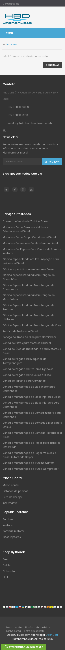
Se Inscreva (52, 161)
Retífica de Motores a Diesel (20, 331)
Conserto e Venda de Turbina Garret (26, 221)
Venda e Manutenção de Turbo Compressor (30, 469)
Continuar (52, 65)
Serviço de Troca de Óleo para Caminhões (30, 337)
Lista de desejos (13, 497)
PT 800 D (12, 44)
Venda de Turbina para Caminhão (24, 381)
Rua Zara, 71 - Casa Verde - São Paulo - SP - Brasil (30, 96)
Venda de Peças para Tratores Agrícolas (28, 369)
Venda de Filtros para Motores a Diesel (27, 343)
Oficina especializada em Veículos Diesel (28, 269)
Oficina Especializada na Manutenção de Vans (32, 325)
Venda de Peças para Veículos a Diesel (27, 375)
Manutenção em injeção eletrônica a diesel (30, 243)
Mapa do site (14, 627)
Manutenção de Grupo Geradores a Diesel (29, 237)
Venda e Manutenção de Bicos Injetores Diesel (32, 397)
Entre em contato (34, 631)
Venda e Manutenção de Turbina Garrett (28, 463)
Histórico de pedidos (15, 491)
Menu (10, 33)
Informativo (10, 503)
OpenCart (52, 635)
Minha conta (11, 485)
